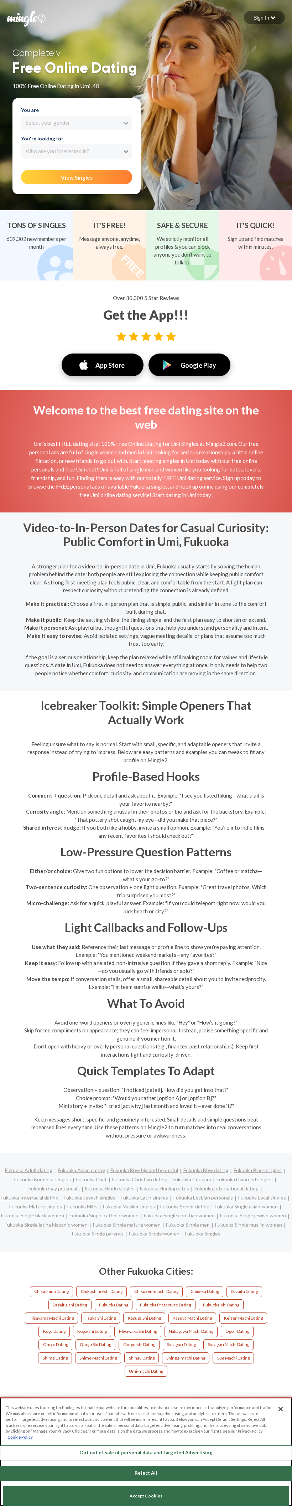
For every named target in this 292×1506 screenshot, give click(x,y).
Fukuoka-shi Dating (221, 1305)
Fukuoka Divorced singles (245, 1179)
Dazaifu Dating (244, 1291)
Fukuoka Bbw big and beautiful (144, 1170)
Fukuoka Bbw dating (205, 1170)
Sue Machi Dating (233, 1358)
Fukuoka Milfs (82, 1206)
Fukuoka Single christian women (179, 1215)
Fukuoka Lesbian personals (203, 1198)
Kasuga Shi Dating (144, 1318)
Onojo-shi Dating (139, 1344)
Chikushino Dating (51, 1291)
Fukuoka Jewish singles (89, 1198)
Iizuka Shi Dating (100, 1318)
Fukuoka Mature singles (35, 1206)
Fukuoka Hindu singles (110, 1188)
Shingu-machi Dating (185, 1358)
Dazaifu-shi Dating (70, 1305)
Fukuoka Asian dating (81, 1170)
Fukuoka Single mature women (127, 1225)
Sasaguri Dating (181, 1344)
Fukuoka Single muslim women (248, 1225)
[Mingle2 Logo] (26, 18)
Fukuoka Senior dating (184, 1206)
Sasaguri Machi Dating (228, 1344)
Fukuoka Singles (202, 1234)
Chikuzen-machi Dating (156, 1291)
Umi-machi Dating (146, 1371)
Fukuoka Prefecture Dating (165, 1305)
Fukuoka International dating (226, 1188)
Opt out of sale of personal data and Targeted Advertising (145, 1452)
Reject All (146, 1473)
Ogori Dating (237, 1331)
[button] (264, 17)
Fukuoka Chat (91, 1179)
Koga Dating (54, 1331)
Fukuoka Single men (188, 1225)
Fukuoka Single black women (32, 1215)
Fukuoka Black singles (258, 1170)
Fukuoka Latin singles (144, 1198)
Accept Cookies (146, 1496)
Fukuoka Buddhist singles (42, 1179)
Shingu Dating (142, 1358)
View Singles (77, 177)
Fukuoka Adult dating (28, 1170)
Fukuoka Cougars (192, 1179)
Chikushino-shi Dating (101, 1291)
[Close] (280, 1409)
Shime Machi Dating (98, 1358)
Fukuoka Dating (113, 1305)
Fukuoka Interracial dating (29, 1198)
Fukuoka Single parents (98, 1234)
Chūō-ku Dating (205, 1291)
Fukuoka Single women (154, 1234)
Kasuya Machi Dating (192, 1318)
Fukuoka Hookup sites (164, 1188)
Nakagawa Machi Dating (191, 1331)
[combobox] (76, 123)
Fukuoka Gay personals (54, 1188)
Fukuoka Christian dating (139, 1179)
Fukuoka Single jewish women (253, 1215)
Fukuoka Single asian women (246, 1206)
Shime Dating (55, 1358)
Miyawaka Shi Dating (138, 1331)
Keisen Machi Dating (243, 1318)
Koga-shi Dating (92, 1331)
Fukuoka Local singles (262, 1198)
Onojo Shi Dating (95, 1344)
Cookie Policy (20, 1437)
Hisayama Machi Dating (52, 1318)
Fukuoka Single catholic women (104, 1215)
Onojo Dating (55, 1344)
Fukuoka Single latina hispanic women (46, 1225)
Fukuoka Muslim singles (129, 1206)
